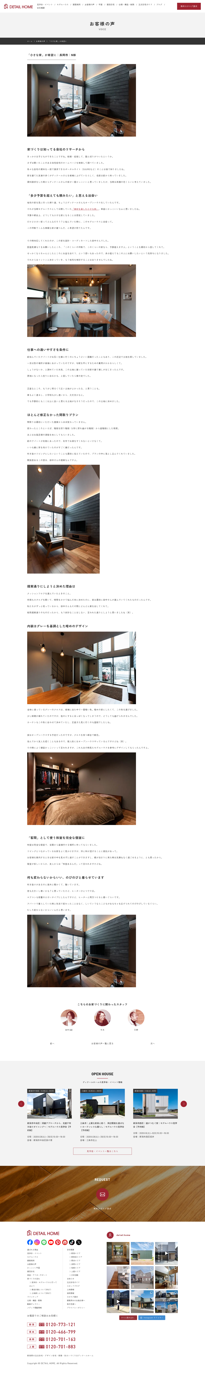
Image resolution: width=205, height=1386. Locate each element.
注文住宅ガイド (145, 4)
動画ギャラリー (33, 1304)
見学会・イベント (45, 4)
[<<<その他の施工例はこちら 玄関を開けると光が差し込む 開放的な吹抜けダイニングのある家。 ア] (166, 1277)
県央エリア (75, 1260)
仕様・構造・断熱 (126, 4)
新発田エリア (76, 1257)
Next (184, 1104)
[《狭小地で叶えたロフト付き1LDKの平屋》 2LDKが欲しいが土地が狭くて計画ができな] (142, 1301)
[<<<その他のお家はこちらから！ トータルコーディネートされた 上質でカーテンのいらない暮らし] (118, 1277)
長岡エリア (75, 1264)
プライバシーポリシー (76, 1308)
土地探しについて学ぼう (41, 1293)
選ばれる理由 (32, 1250)
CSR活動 (74, 1275)
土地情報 (70, 1289)
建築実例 (76, 4)
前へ (52, 1043)
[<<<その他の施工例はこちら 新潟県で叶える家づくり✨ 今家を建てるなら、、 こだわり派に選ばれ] (166, 1301)
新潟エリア (75, 1253)
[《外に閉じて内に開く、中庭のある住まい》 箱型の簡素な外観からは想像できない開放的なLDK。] (142, 1253)
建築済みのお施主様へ (76, 1300)
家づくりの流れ (33, 1279)
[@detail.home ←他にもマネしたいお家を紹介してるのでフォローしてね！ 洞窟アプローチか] (118, 1301)
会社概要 (41, 8)
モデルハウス (62, 4)
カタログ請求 (72, 1297)
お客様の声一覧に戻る (102, 1043)
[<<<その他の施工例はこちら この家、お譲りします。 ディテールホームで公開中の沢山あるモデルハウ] (142, 1277)
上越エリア (75, 1271)
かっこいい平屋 (33, 1268)
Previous (21, 1104)
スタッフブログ (73, 1286)
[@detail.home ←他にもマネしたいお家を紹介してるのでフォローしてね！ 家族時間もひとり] (166, 1253)
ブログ (159, 4)
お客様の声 (89, 4)
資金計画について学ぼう (41, 1289)
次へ (152, 1043)
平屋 (100, 4)
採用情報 (70, 1293)
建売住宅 (110, 4)
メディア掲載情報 (34, 1308)
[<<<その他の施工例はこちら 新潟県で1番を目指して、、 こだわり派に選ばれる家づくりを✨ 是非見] (118, 1253)
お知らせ (70, 1279)
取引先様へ (71, 1304)
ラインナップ (32, 1297)
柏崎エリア (75, 1268)
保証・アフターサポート (37, 1275)
